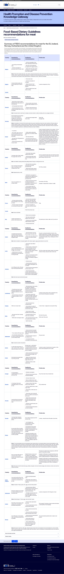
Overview (5, 25)
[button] (38, 4)
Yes (13, 541)
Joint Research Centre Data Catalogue (53, 559)
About (22, 25)
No (16, 541)
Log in (36, 4)
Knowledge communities (36, 556)
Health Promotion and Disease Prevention (11, 39)
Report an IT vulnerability (7, 570)
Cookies (24, 570)
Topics (9, 25)
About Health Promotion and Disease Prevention (53, 548)
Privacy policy (29, 570)
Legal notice (35, 570)
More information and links (10, 533)
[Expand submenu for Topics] (11, 25)
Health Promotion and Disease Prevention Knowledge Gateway (14, 545)
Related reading (8, 536)
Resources (14, 25)
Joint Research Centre (50, 556)
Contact (34, 547)
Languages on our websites (17, 570)
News (19, 25)
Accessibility (40, 570)
